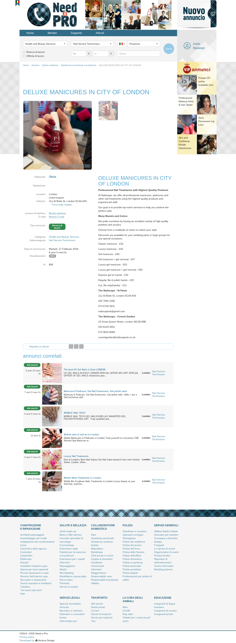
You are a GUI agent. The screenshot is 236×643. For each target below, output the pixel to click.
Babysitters (97, 548)
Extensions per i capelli (72, 559)
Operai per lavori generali (34, 569)
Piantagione (129, 538)
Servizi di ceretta (69, 586)
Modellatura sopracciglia (73, 576)
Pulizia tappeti (130, 572)
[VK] (81, 346)
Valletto (95, 583)
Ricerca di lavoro (35, 52)
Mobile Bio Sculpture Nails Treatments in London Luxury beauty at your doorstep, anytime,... (99, 482)
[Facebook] (71, 346)
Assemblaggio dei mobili (33, 538)
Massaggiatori (67, 566)
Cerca (169, 48)
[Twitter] (76, 346)
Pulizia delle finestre (133, 552)
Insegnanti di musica (165, 610)
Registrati (199, 47)
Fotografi (159, 545)
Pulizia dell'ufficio (132, 555)
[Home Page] (52, 14)
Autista (94, 545)
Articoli (100, 33)
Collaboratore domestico (103, 527)
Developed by (27, 640)
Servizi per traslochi (101, 617)
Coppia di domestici (101, 559)
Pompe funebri (162, 555)
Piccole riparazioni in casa (34, 572)
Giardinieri (96, 562)
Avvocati (64, 607)
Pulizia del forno (131, 548)
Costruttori (26, 552)
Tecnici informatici (163, 566)
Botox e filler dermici (71, 534)
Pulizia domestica (132, 559)
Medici (63, 569)
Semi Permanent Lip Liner (206, 121)
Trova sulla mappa (61, 204)
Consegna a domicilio (166, 538)
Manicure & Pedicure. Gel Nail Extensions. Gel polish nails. (96, 391)
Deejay (158, 541)
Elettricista (25, 559)
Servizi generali (166, 525)
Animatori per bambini (166, 534)
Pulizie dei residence (134, 541)
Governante (97, 566)
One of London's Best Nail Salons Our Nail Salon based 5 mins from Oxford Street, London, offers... (101, 461)
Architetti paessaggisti (32, 534)
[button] (17, 2)
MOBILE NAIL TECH (74, 413)
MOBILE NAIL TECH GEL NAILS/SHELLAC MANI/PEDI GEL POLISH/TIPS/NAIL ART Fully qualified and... (95, 417)
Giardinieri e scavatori (135, 531)
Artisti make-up (68, 531)
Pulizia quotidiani (132, 569)
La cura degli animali (133, 599)
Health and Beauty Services (64, 236)
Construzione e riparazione (30, 527)
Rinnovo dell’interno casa (34, 576)
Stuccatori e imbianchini (33, 579)
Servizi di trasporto (101, 614)
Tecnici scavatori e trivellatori (35, 583)
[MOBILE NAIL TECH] (52, 416)
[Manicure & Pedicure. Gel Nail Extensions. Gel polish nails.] (52, 394)
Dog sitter (128, 614)
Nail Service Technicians (62, 240)
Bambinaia (97, 552)
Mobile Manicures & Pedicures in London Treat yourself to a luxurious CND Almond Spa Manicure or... (101, 439)
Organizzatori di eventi (166, 552)
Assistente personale (102, 538)
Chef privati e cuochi (102, 555)
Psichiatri (64, 583)
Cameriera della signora (33, 548)
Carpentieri (26, 555)
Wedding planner (163, 569)
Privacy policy (27, 637)
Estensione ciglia (69, 548)
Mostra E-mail (56, 216)
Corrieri (95, 610)
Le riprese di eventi (164, 548)
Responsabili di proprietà (104, 579)
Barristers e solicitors (71, 610)
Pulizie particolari (132, 566)
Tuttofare (25, 586)
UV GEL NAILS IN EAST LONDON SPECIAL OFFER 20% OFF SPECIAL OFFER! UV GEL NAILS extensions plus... (101, 374)
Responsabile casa (101, 576)
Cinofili (126, 610)
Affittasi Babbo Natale (166, 531)
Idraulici (24, 562)
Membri (52, 33)
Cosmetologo (67, 545)
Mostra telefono (57, 213)
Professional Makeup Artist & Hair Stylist (186, 101)
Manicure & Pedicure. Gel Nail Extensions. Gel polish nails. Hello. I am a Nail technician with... (100, 396)
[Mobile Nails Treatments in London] (52, 481)
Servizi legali (70, 597)
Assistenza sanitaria (102, 541)
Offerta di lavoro (35, 56)
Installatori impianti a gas (33, 566)
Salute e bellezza (73, 525)
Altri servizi (97, 603)
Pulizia (128, 525)
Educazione (162, 597)
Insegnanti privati (163, 614)
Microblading (67, 572)
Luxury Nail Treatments (76, 456)
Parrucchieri (66, 579)
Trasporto (99, 597)
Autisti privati (98, 607)
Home (30, 33)
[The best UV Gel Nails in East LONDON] (52, 372)
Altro (93, 534)
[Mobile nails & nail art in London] (52, 437)
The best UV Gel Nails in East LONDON (84, 369)
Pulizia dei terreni (132, 545)
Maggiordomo (98, 572)
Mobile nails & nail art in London (81, 434)
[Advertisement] (197, 209)
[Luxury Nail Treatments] (52, 459)
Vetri (22, 593)
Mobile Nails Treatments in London (82, 478)
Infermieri (65, 562)
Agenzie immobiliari (70, 603)
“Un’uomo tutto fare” (31, 590)
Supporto (76, 33)
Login (196, 43)
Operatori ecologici (133, 534)
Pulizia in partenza (133, 562)
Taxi (93, 621)
